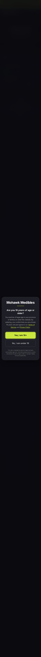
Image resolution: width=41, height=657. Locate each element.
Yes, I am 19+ (20, 335)
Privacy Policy (25, 327)
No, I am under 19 (20, 343)
